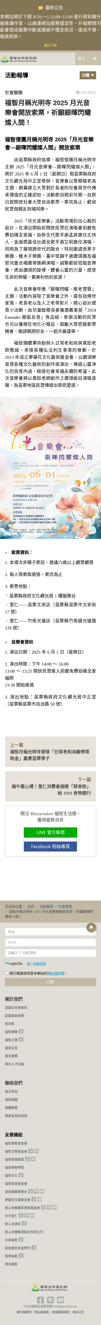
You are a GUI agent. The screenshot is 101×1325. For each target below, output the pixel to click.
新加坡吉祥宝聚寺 (17, 1248)
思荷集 (9, 1024)
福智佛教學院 (14, 1167)
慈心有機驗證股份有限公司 (24, 1232)
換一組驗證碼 (36, 963)
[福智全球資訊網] (18, 58)
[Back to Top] (91, 927)
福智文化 (11, 1175)
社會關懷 (14, 92)
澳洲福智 (11, 1264)
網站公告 (78, 1312)
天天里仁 (11, 1216)
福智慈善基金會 (16, 1183)
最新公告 (11, 1048)
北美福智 (11, 1240)
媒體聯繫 (11, 1107)
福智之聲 (11, 1040)
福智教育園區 (14, 1159)
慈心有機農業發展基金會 (22, 1208)
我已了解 (50, 45)
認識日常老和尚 (16, 1007)
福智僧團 (11, 1032)
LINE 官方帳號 (50, 832)
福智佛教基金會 (16, 1143)
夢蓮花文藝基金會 (17, 1200)
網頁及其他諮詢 (16, 1116)
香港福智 (11, 1256)
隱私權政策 (55, 973)
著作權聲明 (24, 1312)
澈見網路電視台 (16, 1191)
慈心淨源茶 (13, 1224)
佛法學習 (11, 1091)
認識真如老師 (14, 1015)
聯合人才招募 (14, 1064)
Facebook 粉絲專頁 (50, 846)
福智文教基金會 (16, 1151)
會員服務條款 (61, 1312)
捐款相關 (11, 1099)
